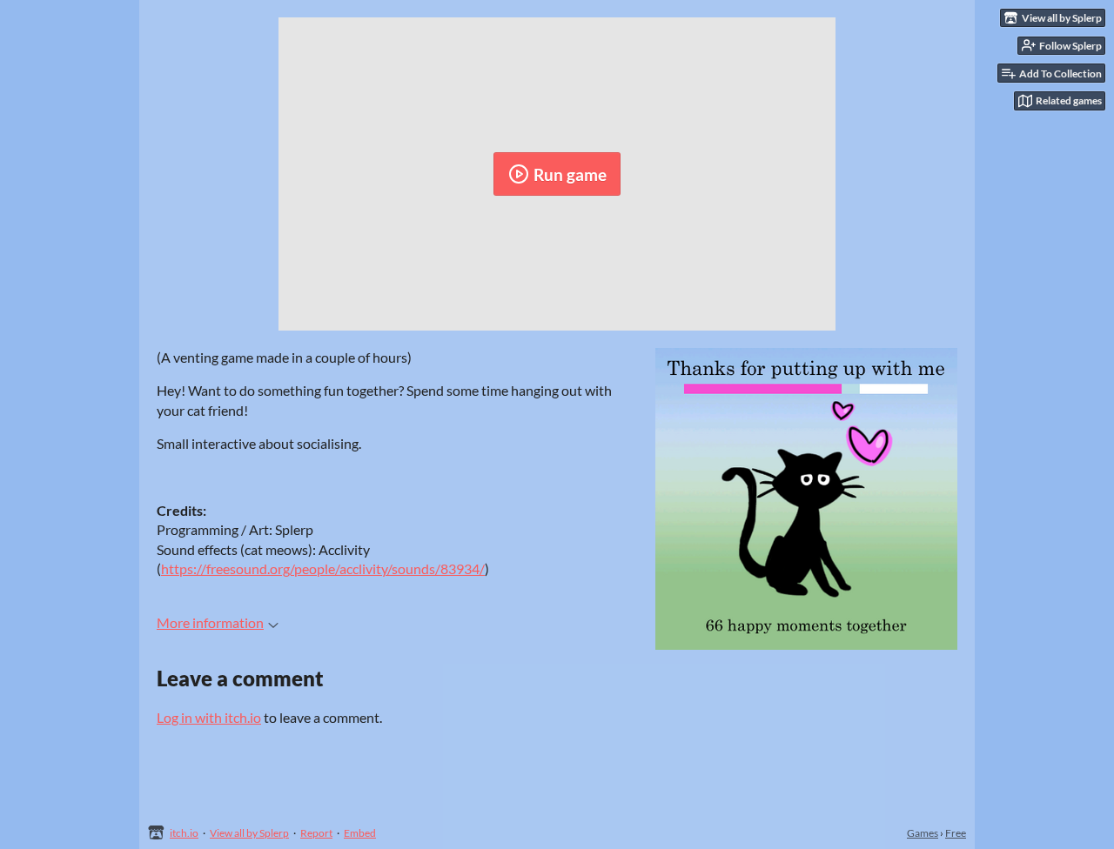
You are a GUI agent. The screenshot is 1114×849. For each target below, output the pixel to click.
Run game (570, 174)
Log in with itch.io (209, 717)
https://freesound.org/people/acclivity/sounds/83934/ (323, 568)
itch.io (184, 832)
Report (316, 832)
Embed (360, 832)
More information (210, 622)
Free (955, 832)
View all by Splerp (249, 832)
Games (922, 832)
